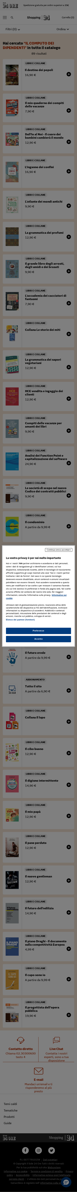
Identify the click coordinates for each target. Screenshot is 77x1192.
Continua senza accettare (59, 550)
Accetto (38, 639)
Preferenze (38, 631)
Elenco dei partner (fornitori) (20, 620)
